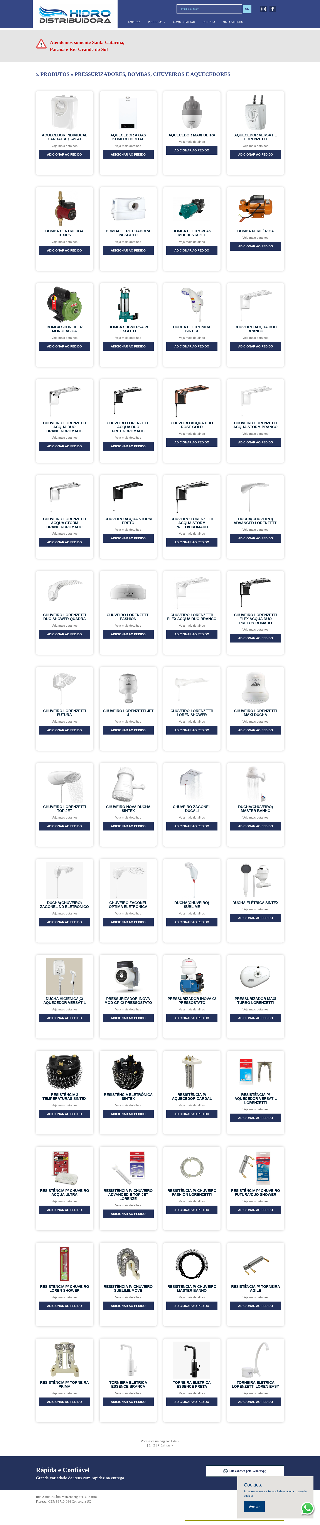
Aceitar (254, 1506)
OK (247, 8)
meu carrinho (233, 21)
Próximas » (165, 1445)
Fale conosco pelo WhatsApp (247, 1471)
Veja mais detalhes (64, 146)
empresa (134, 21)
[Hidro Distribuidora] (75, 15)
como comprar (184, 21)
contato (209, 21)
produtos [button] (155, 21)
